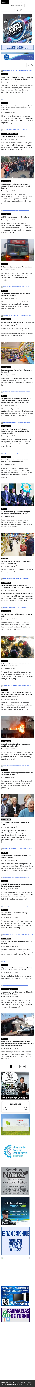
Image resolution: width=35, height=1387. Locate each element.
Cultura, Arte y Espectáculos (9, 133)
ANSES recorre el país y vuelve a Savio (15, 217)
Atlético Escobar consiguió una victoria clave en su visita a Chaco (17, 774)
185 (21, 1066)
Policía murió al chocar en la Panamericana (16, 267)
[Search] (32, 65)
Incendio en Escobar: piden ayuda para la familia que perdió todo (15, 745)
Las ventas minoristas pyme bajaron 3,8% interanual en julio (16, 856)
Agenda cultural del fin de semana (13, 136)
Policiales (4, 74)
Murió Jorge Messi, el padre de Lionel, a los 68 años (16, 942)
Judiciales (4, 965)
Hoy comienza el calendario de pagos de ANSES (15, 823)
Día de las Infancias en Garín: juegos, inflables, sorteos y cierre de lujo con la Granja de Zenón (15, 431)
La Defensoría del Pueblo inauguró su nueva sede (16, 615)
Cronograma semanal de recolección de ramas (17, 322)
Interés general (6, 181)
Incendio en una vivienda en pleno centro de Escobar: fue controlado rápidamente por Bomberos (16, 108)
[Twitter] (20, 9)
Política (4, 395)
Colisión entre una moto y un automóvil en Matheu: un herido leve (16, 665)
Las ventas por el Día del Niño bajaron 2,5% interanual (16, 371)
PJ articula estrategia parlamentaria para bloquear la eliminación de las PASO (16, 513)
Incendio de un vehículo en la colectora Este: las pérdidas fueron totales (16, 885)
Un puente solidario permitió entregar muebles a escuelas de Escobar (14, 461)
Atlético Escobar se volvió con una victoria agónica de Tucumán (16, 295)
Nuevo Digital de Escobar (23, 1382)
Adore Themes (26, 1384)
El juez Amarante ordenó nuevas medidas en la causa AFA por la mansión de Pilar (17, 969)
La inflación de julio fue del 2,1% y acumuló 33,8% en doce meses (16, 562)
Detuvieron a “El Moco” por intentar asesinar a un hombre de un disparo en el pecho (17, 78)
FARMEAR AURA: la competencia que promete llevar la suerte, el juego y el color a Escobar (16, 186)
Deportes (4, 290)
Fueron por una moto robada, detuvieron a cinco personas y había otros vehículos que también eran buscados (16, 694)
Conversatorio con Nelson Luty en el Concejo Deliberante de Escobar (17, 993)
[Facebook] (14, 9)
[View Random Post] (28, 65)
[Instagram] (17, 9)
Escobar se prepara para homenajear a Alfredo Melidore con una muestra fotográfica (17, 586)
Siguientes (24, 1066)
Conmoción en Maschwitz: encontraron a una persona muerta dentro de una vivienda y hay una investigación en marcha (17, 1043)
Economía (4, 558)
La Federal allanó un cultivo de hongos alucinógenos (14, 914)
